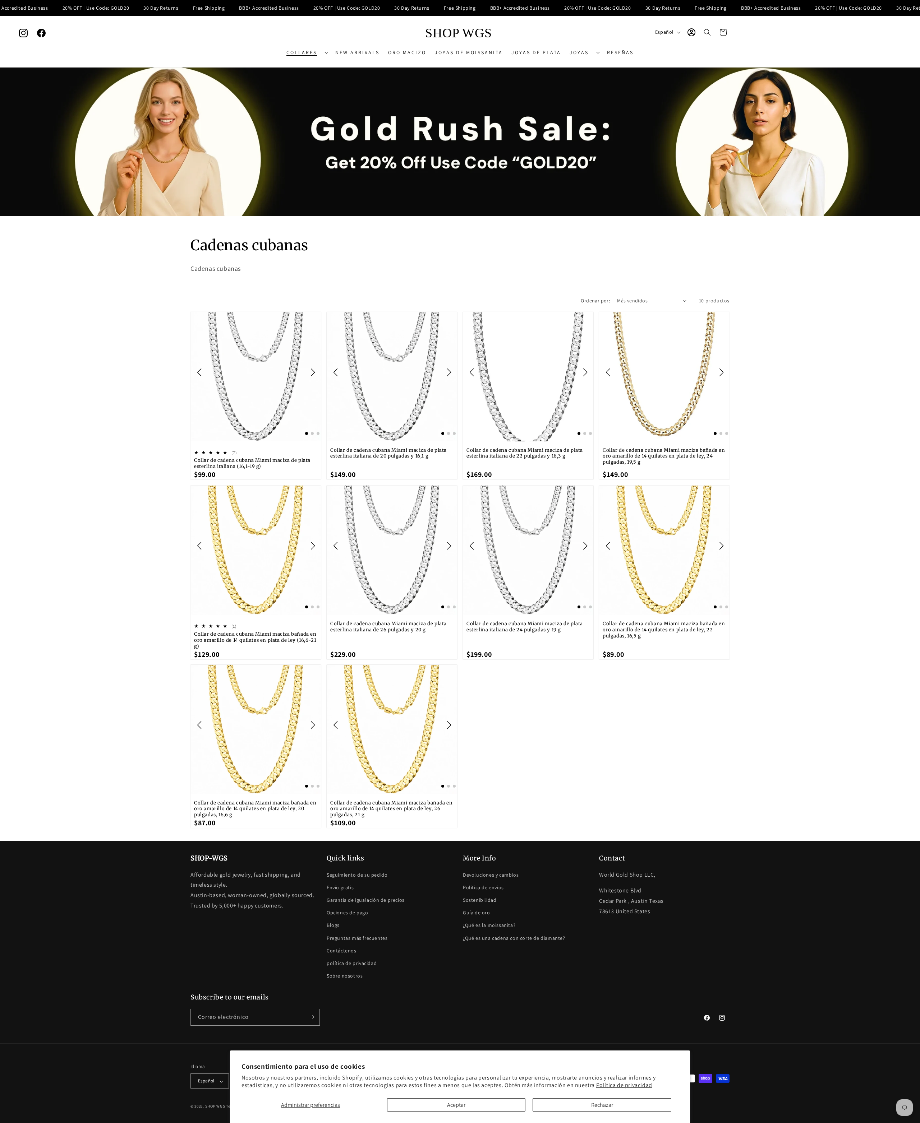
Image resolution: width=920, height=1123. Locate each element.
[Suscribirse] (311, 1016)
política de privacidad (352, 963)
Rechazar (602, 1105)
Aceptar (456, 1105)
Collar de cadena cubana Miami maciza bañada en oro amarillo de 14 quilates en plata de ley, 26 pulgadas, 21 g (391, 809)
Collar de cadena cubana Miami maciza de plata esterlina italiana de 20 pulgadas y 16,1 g (388, 453)
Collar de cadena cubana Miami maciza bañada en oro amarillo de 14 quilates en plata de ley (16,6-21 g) (255, 640)
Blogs (333, 925)
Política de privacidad (624, 1085)
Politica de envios (483, 887)
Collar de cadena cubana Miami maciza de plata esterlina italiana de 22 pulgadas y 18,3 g (524, 453)
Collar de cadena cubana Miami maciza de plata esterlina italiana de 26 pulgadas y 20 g (388, 627)
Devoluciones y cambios (491, 874)
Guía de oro (476, 912)
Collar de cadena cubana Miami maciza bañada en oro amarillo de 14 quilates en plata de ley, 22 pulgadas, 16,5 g (664, 630)
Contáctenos (341, 950)
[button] (306, 52)
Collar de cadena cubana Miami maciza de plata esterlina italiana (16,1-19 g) (252, 464)
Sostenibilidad (479, 899)
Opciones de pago (347, 912)
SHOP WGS (215, 1106)
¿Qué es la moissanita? (489, 925)
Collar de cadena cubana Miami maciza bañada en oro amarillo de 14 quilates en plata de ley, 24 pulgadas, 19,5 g (664, 456)
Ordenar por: (595, 300)
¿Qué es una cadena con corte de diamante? (514, 937)
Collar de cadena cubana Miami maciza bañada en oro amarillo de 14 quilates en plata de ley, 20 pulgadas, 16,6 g (255, 809)
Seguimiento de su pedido (357, 874)
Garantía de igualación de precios (366, 899)
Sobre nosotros (345, 976)
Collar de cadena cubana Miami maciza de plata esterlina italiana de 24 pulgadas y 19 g (524, 627)
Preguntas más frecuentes (357, 937)
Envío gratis (340, 887)
